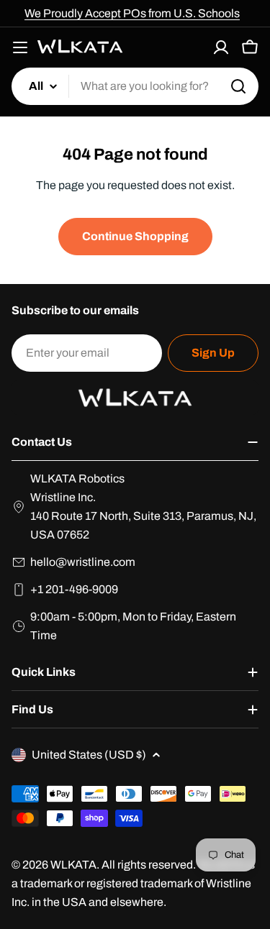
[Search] (238, 86)
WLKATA (73, 865)
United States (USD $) (89, 755)
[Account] (221, 47)
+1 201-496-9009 (74, 589)
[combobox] (135, 86)
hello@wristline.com (82, 562)
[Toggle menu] (20, 47)
